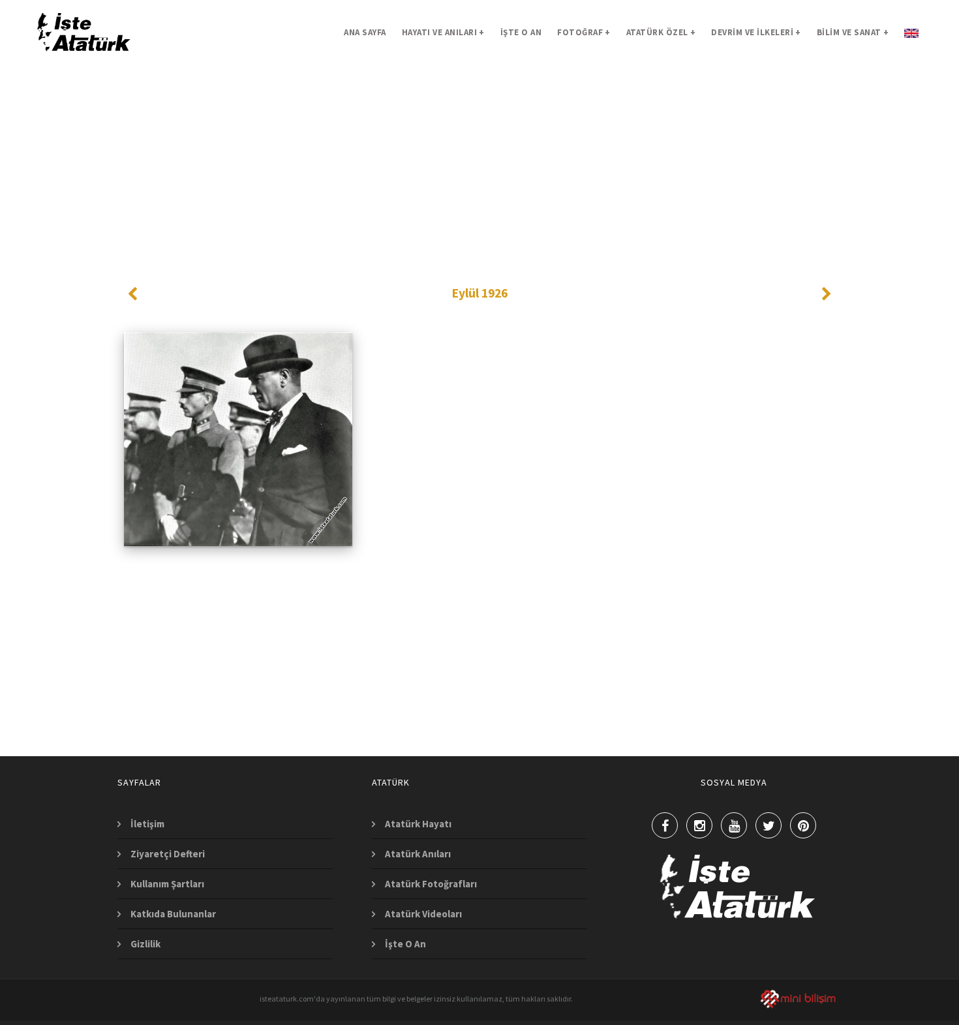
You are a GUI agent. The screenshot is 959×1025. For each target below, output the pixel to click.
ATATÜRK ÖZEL (661, 32)
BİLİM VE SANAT (853, 32)
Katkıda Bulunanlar (173, 914)
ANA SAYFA (365, 32)
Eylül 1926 (480, 293)
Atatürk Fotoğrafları (431, 884)
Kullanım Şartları (167, 884)
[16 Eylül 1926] (238, 377)
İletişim (147, 824)
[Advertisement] (479, 156)
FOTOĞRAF (584, 32)
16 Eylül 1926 (238, 477)
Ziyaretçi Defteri (167, 854)
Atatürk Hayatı (418, 824)
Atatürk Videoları (423, 914)
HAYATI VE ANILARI (443, 32)
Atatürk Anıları (418, 854)
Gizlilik (145, 944)
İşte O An (405, 944)
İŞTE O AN (521, 32)
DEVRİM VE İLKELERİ (756, 32)
